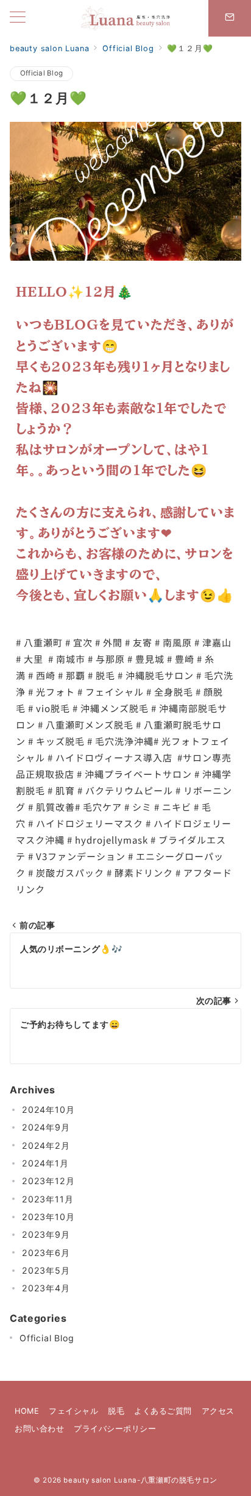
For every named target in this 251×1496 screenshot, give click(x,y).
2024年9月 (46, 1127)
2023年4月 (46, 1288)
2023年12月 (48, 1181)
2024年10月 (48, 1109)
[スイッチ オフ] (229, 18)
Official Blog (41, 73)
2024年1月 (45, 1163)
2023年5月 (46, 1270)
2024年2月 (46, 1145)
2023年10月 (48, 1217)
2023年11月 (47, 1199)
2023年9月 (46, 1234)
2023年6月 (46, 1252)
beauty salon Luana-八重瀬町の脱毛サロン (140, 1480)
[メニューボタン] (17, 18)
